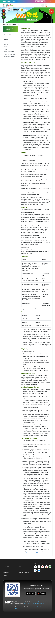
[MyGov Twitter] (35, 566)
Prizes (5, 46)
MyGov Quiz (6, 566)
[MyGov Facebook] (39, 566)
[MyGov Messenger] (39, 570)
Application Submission (9, 54)
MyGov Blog (21, 564)
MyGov (5, 575)
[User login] (46, 5)
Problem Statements (9, 37)
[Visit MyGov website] (12, 589)
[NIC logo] (10, 605)
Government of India (25, 605)
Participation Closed (9, 29)
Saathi (20, 569)
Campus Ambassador (8, 569)
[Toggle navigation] (50, 5)
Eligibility (6, 49)
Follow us (50, 1)
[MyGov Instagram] (46, 566)
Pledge (20, 566)
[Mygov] (6, 5)
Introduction (7, 34)
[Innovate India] (11, 5)
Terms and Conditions (9, 56)
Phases (6, 41)
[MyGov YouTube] (42, 566)
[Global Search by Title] (42, 5)
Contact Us (6, 572)
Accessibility (47, 2)
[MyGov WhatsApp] (49, 566)
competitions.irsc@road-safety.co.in (32, 552)
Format (6, 39)
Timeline (6, 44)
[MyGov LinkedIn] (35, 570)
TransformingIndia (8, 564)
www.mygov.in (43, 443)
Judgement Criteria (9, 51)
